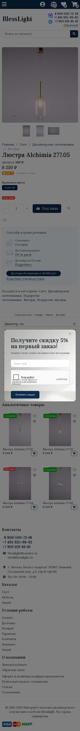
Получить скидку (25, 394)
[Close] (70, 334)
